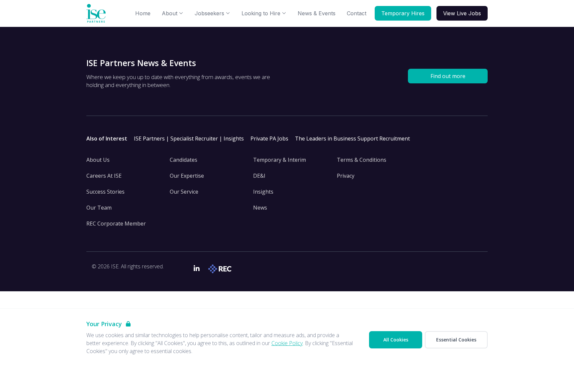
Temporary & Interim (279, 159)
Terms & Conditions (361, 159)
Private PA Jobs (269, 138)
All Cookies (395, 339)
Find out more (447, 76)
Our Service (184, 191)
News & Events (316, 13)
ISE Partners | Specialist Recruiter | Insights (189, 138)
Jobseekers (209, 13)
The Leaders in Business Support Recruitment (352, 138)
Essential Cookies (456, 339)
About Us (98, 159)
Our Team (99, 207)
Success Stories (105, 191)
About (169, 13)
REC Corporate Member (116, 223)
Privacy (345, 175)
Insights (263, 191)
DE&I (259, 175)
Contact (356, 13)
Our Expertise (187, 175)
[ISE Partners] (97, 13)
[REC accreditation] (220, 269)
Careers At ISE (104, 175)
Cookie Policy (287, 343)
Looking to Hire (260, 13)
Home (142, 13)
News (260, 207)
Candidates (183, 159)
